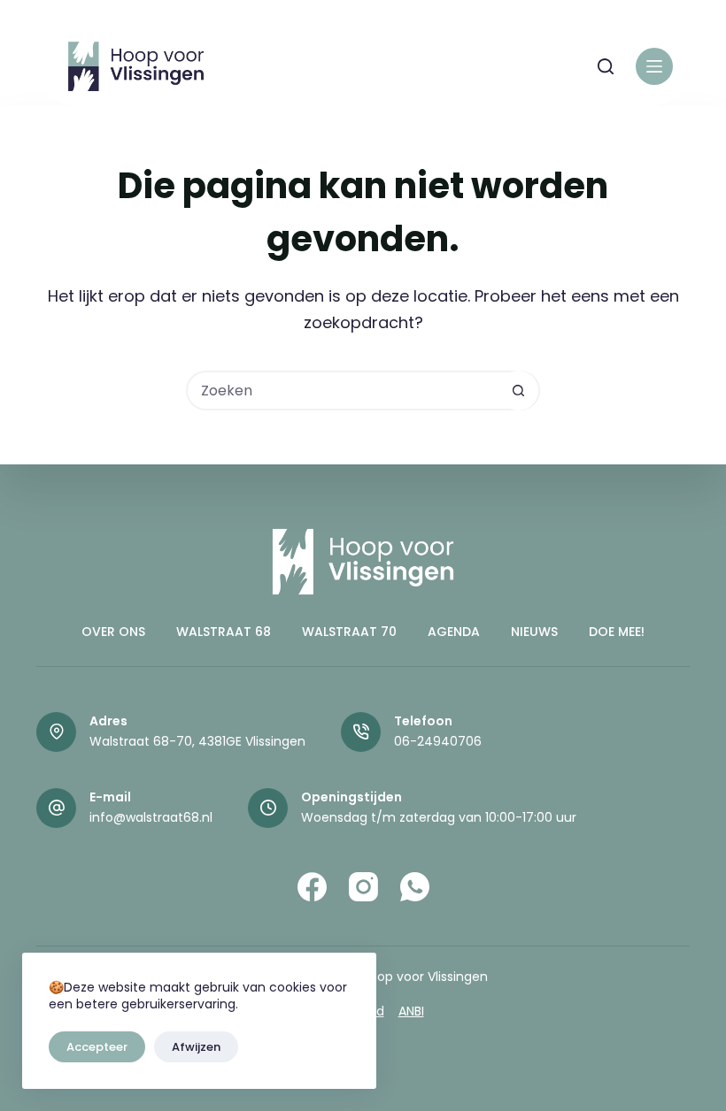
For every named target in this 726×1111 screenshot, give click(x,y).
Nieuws (534, 632)
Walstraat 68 (223, 632)
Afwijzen (196, 1046)
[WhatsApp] (414, 886)
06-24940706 (438, 741)
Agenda (454, 632)
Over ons (113, 632)
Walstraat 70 (349, 632)
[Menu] (654, 66)
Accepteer (96, 1046)
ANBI (411, 1011)
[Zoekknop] (518, 390)
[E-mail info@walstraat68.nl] (56, 808)
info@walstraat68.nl (150, 817)
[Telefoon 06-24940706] (361, 732)
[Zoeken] (606, 66)
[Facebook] (312, 886)
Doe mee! (617, 632)
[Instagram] (363, 886)
